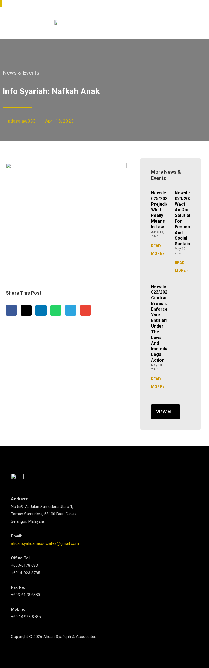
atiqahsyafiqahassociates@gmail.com (45, 543)
